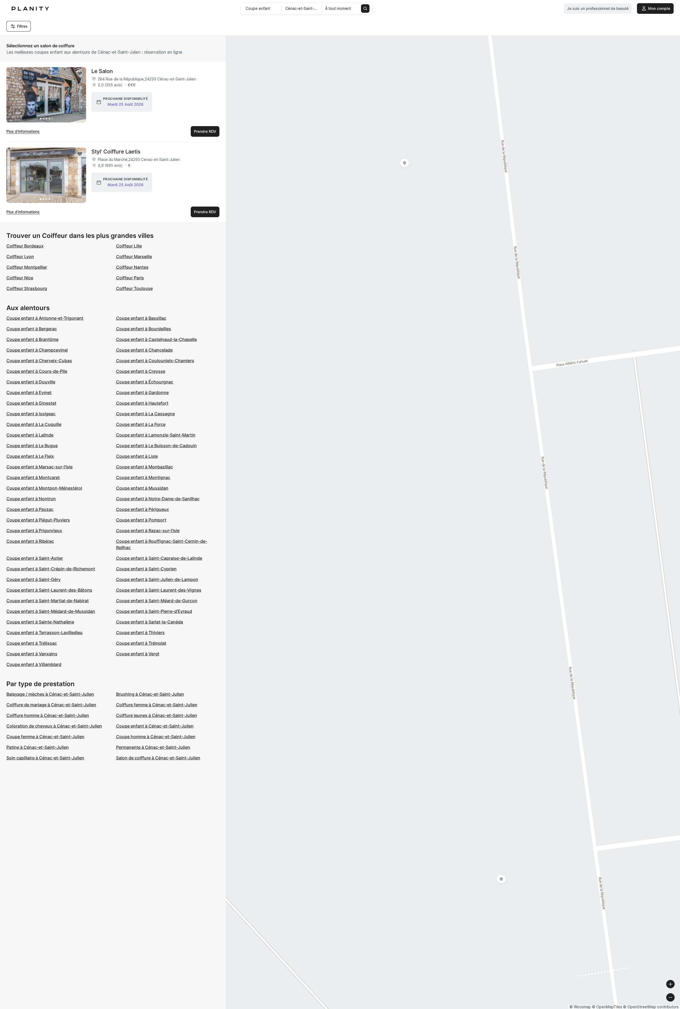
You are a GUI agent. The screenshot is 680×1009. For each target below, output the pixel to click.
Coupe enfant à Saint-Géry (33, 579)
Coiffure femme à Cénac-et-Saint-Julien (156, 704)
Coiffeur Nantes (132, 267)
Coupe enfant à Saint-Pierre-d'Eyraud (154, 611)
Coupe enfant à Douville (30, 381)
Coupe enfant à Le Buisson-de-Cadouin (156, 445)
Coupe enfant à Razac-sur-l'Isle (148, 530)
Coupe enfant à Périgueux (142, 509)
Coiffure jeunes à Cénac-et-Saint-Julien (156, 715)
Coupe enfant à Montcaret (33, 477)
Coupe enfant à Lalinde (29, 435)
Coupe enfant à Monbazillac (144, 466)
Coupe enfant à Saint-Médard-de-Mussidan (50, 611)
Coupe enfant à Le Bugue (32, 445)
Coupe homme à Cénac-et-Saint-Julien (156, 736)
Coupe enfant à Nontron (31, 498)
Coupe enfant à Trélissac (31, 643)
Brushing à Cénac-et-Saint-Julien (150, 694)
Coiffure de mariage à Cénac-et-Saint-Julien (51, 704)
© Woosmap (580, 1006)
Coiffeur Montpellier (26, 267)
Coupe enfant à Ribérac (30, 541)
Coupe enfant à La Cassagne (145, 413)
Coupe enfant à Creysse (140, 371)
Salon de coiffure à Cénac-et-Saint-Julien (158, 757)
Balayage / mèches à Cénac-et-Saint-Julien (50, 694)
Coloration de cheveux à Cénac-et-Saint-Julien (54, 726)
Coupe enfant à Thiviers (140, 632)
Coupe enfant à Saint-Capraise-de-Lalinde (159, 558)
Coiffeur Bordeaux (25, 246)
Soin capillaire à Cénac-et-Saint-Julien (45, 757)
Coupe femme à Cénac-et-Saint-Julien (45, 736)
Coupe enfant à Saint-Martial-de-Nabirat (47, 600)
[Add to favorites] (79, 73)
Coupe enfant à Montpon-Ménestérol (44, 488)
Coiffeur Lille (129, 246)
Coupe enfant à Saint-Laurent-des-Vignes (158, 590)
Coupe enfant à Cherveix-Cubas (39, 360)
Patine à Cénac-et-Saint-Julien (37, 747)
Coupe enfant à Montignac (143, 477)
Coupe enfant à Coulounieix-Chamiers (155, 360)
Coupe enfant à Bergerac (31, 328)
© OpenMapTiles (607, 1006)
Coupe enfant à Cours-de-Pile (36, 371)
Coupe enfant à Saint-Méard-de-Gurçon (156, 600)
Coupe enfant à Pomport (141, 520)
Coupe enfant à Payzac (29, 509)
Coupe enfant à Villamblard (33, 664)
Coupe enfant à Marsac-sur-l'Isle (39, 466)
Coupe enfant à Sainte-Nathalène (40, 622)
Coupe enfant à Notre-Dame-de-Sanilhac (157, 498)
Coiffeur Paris (130, 277)
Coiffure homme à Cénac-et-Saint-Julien (47, 715)
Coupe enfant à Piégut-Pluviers (38, 520)
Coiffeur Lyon (20, 256)
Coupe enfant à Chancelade (144, 350)
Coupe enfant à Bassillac (141, 318)
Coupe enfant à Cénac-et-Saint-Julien (155, 726)
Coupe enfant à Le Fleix (30, 456)
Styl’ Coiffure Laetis (116, 151)
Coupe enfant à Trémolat (141, 643)
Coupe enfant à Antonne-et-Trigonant (44, 318)
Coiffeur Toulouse (134, 288)
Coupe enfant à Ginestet (31, 403)
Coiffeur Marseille (134, 256)
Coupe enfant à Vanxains (31, 653)
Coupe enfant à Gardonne (142, 392)
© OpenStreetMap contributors (651, 1006)
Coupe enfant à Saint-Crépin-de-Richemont (50, 568)
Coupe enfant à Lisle (137, 456)
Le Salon (102, 71)
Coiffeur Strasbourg (26, 288)
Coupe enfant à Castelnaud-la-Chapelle (156, 339)
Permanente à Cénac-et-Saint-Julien (153, 747)
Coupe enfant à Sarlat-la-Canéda (149, 622)
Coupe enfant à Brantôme (32, 339)
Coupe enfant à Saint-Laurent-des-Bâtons (49, 590)
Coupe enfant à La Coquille (33, 424)
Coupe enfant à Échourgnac (144, 381)
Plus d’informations (23, 131)
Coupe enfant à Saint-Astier (34, 558)
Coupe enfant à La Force (140, 424)
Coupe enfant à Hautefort (142, 403)
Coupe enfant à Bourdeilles (143, 328)
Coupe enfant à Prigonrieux (34, 530)
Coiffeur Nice (19, 277)
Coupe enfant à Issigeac (31, 413)
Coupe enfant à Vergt (137, 653)
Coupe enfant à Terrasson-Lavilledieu (44, 632)
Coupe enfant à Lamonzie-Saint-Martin (156, 435)
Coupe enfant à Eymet (29, 392)
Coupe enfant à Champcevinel (37, 350)
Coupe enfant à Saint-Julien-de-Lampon (157, 579)
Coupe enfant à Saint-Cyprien (146, 568)
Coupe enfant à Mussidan (142, 488)
